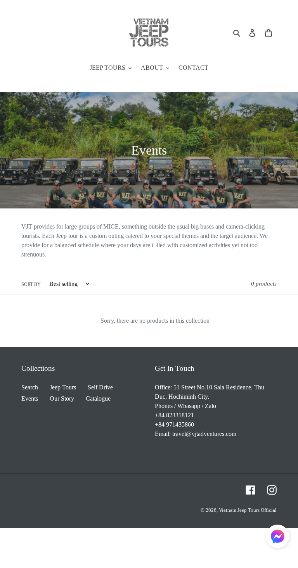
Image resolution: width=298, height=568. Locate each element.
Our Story (62, 398)
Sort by (31, 284)
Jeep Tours (63, 387)
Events (29, 398)
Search (29, 387)
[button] (277, 538)
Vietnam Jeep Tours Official (248, 510)
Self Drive (100, 387)
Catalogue (98, 398)
